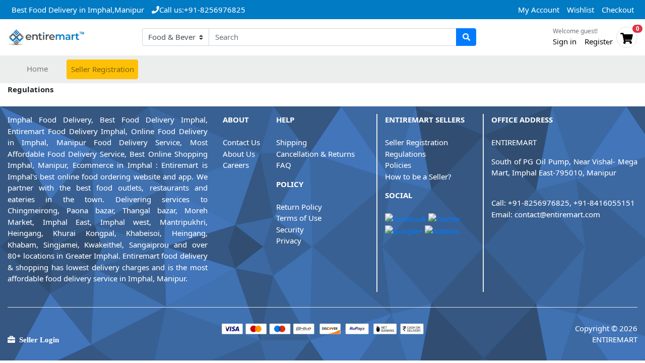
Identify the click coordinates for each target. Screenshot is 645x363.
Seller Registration (102, 69)
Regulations (405, 154)
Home (37, 69)
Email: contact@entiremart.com (545, 214)
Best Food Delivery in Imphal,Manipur (78, 10)
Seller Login (37, 339)
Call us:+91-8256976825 (202, 10)
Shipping (291, 142)
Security (290, 229)
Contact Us (241, 142)
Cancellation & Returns (315, 154)
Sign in (564, 41)
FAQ (283, 165)
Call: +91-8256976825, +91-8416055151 (563, 203)
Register (599, 41)
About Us (239, 154)
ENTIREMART (514, 142)
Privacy (288, 240)
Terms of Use (298, 218)
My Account (538, 10)
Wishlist (580, 10)
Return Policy (299, 207)
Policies (398, 165)
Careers (236, 165)
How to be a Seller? (418, 176)
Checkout (618, 10)
